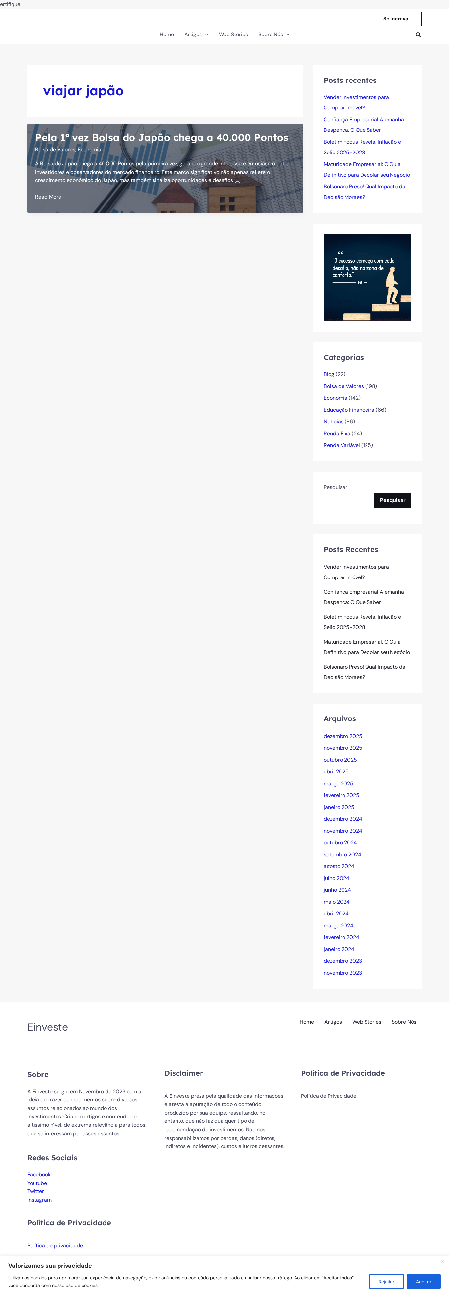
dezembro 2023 (343, 960)
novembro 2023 (343, 972)
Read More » (50, 197)
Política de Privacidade (328, 1096)
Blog (329, 374)
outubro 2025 (340, 759)
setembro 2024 (342, 854)
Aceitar (423, 1281)
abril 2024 (336, 913)
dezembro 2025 (343, 736)
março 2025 (338, 783)
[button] (396, 19)
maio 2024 (337, 901)
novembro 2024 (343, 830)
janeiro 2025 (339, 807)
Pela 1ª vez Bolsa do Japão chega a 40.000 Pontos (161, 137)
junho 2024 (337, 889)
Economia (89, 149)
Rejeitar (386, 1281)
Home (307, 1021)
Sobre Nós (404, 1021)
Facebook (39, 1174)
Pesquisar (335, 487)
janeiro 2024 (339, 949)
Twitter (35, 1191)
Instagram (39, 1199)
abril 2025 (336, 771)
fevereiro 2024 (341, 937)
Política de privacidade (55, 1245)
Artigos (333, 1021)
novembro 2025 (343, 747)
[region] (224, 1275)
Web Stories (366, 1021)
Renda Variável (342, 445)
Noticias (333, 421)
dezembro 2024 (343, 818)
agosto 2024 (339, 866)
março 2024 (338, 925)
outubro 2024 (340, 842)
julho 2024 (336, 878)
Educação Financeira (349, 409)
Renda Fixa (337, 433)
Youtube (37, 1183)
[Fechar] (442, 1261)
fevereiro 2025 (341, 795)
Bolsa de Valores (55, 149)
